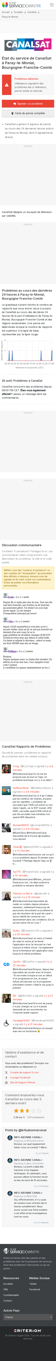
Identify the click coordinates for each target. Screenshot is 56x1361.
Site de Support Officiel (22, 1082)
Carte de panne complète (30, 113)
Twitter (33, 1283)
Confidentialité (11, 1295)
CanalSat (31, 12)
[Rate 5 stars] (39, 1110)
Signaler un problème (30, 103)
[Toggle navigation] (51, 4)
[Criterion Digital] (28, 1330)
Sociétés (18, 12)
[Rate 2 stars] (22, 1110)
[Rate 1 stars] (16, 1110)
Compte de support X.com (24, 1072)
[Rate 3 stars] (28, 1110)
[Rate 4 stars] (34, 1110)
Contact (7, 1300)
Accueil (5, 12)
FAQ (5, 1289)
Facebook (34, 1289)
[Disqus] (28, 630)
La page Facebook (20, 1077)
